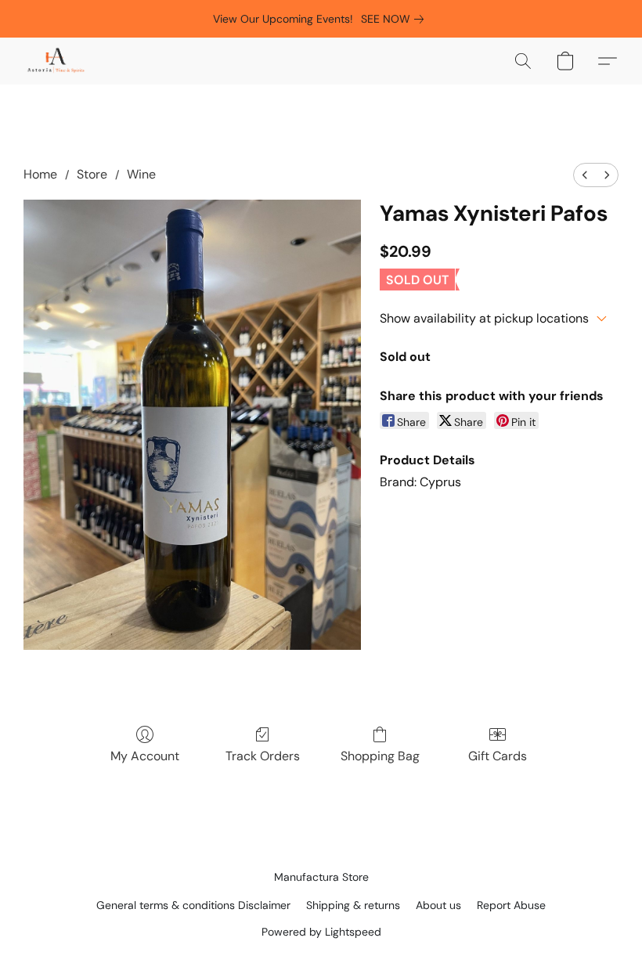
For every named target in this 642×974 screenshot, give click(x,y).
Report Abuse (511, 905)
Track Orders (262, 756)
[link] (395, 18)
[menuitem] (585, 175)
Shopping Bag (380, 756)
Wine (141, 174)
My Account (144, 756)
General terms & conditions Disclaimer (193, 905)
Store (92, 174)
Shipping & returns (353, 905)
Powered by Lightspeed (321, 932)
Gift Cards (497, 756)
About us (438, 905)
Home (40, 174)
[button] (56, 61)
